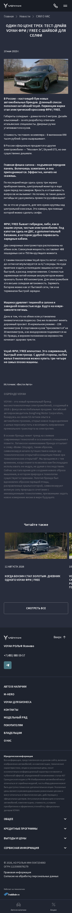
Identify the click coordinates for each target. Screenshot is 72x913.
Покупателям (13, 725)
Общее (8, 819)
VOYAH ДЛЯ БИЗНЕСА (17, 702)
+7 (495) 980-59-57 (14, 655)
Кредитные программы (20, 828)
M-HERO (9, 694)
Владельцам (13, 733)
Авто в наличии (15, 686)
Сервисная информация (21, 848)
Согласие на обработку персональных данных (31, 876)
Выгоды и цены (15, 838)
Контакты (11, 709)
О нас (8, 740)
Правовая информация (17, 872)
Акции (53, 909)
